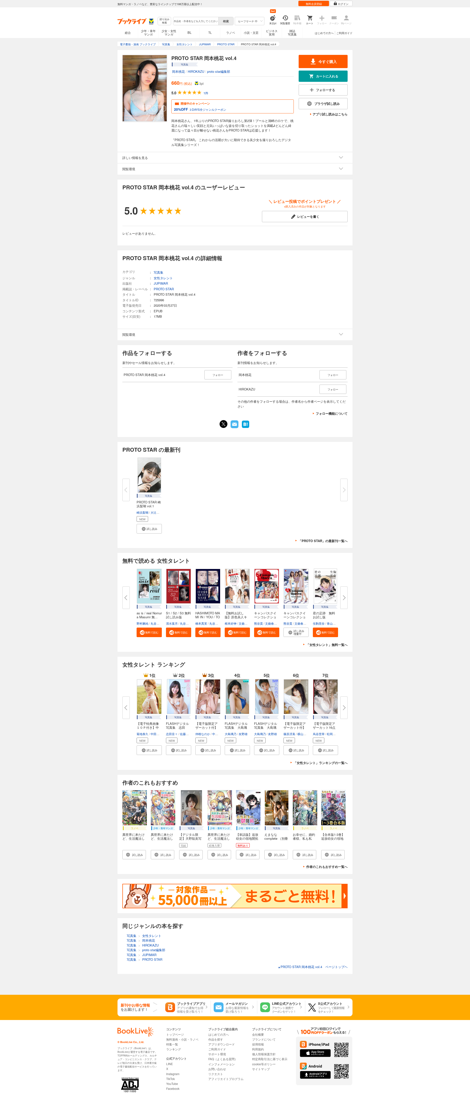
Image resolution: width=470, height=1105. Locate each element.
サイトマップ (261, 1069)
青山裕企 (333, 623)
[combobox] (195, 21)
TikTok (170, 1079)
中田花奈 (156, 734)
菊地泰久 (142, 734)
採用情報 (258, 1044)
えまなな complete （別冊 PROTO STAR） (276, 838)
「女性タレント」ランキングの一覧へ (321, 762)
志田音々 (172, 734)
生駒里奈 (319, 623)
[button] (149, 529)
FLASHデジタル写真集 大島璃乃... (236, 727)
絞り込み (164, 21)
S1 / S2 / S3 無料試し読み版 (178, 615)
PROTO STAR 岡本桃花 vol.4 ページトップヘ (313, 966)
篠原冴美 (289, 734)
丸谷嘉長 (156, 623)
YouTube (172, 1083)
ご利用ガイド (344, 33)
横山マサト (304, 734)
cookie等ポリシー (264, 1064)
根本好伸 (230, 623)
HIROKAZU (196, 71)
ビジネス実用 (272, 32)
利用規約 (258, 1049)
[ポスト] (223, 424)
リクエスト (215, 1074)
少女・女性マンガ (169, 32)
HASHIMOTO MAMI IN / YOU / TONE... (207, 617)
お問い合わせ (217, 1069)
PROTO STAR (164, 289)
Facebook (172, 1088)
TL (210, 32)
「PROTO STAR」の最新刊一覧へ (323, 540)
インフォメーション (221, 1064)
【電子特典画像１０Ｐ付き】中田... (148, 727)
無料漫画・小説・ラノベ (182, 1039)
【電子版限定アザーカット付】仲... (206, 727)
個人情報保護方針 (264, 1054)
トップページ (175, 1034)
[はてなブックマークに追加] (245, 427)
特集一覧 (172, 1044)
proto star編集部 (218, 71)
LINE (169, 1064)
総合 (128, 32)
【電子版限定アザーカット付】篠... (294, 727)
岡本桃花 (178, 71)
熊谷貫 (258, 623)
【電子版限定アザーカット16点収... (324, 727)
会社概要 (258, 1034)
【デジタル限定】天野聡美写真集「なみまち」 (190, 840)
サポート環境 (217, 1054)
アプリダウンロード (221, 1044)
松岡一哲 (333, 734)
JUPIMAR (161, 283)
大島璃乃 (230, 734)
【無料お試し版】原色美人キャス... (236, 617)
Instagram (172, 1074)
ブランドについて (264, 1039)
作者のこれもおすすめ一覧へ (327, 866)
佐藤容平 (186, 734)
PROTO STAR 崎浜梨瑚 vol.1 (149, 504)
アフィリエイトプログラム (226, 1079)
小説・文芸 (251, 32)
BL (189, 32)
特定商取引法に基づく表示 (269, 1059)
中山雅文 (218, 734)
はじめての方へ (324, 33)
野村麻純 (142, 623)
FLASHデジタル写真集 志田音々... (177, 727)
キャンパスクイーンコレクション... (265, 617)
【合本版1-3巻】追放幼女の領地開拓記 (333, 838)
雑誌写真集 (292, 32)
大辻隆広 (156, 512)
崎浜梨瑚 (142, 512)
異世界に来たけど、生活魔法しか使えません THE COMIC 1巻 (163, 840)
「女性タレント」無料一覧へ (327, 644)
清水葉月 (172, 623)
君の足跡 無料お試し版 (324, 615)
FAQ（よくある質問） (222, 1059)
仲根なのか (202, 734)
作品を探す (215, 1039)
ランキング (173, 1049)
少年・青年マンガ (148, 32)
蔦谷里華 (319, 734)
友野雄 (243, 734)
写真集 (158, 272)
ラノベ (230, 32)
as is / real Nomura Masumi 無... (149, 615)
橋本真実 (201, 623)
